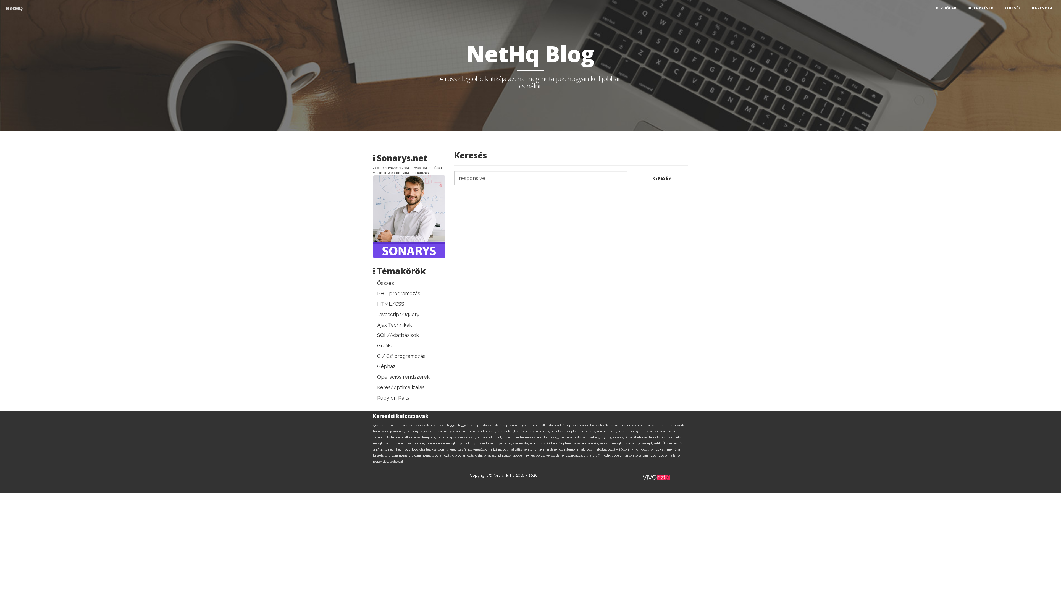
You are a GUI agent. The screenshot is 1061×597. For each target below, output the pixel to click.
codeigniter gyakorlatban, (631, 455)
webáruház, (591, 443)
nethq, (442, 437)
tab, (383, 425)
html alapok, (404, 425)
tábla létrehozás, (637, 437)
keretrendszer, (607, 431)
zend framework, (672, 425)
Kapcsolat (1043, 8)
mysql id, (463, 443)
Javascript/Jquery (398, 314)
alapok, (452, 437)
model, (606, 455)
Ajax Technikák (394, 325)
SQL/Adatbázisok (398, 335)
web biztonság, (548, 437)
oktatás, (487, 425)
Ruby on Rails (393, 398)
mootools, (543, 431)
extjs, (593, 431)
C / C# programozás (401, 356)
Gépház (386, 366)
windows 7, (658, 449)
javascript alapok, (500, 455)
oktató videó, (556, 425)
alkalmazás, (413, 437)
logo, (408, 449)
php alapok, (485, 437)
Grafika (385, 346)
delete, (431, 443)
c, (386, 455)
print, (498, 437)
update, (398, 443)
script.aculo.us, (577, 431)
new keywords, (535, 455)
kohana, (660, 431)
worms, (443, 449)
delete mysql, (446, 443)
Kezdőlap (946, 8)
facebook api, (487, 431)
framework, (381, 431)
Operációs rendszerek (403, 377)
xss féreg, (465, 449)
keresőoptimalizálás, (488, 449)
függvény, (465, 425)
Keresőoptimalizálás (401, 387)
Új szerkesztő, (672, 443)
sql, (609, 443)
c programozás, (420, 455)
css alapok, (428, 425)
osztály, (613, 449)
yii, (651, 431)
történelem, (396, 437)
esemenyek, (415, 431)
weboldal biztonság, (574, 437)
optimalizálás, (513, 449)
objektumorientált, (573, 449)
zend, (656, 425)
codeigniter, (626, 431)
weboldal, (397, 462)
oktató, (498, 425)
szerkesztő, (521, 443)
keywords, (553, 455)
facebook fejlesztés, (511, 431)
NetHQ (14, 8)
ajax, (376, 425)
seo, (603, 443)
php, (477, 425)
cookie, (615, 425)
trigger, (452, 425)
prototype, (558, 431)
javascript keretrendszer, (541, 449)
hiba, (648, 425)
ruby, (654, 455)
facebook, (469, 431)
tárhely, (595, 437)
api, (459, 431)
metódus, (600, 449)
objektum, (511, 425)
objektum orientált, (533, 425)
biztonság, (630, 443)
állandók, (589, 425)
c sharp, (481, 455)
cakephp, (380, 437)
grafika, (378, 449)
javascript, (398, 431)
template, (429, 437)
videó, (577, 425)
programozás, (398, 455)
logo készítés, (422, 449)
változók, (603, 425)
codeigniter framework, (520, 437)
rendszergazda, (572, 455)
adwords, (536, 443)
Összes (385, 283)
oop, (569, 425)
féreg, (453, 449)
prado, (671, 431)
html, (391, 425)
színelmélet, (393, 449)
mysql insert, (382, 443)
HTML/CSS (390, 304)
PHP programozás (398, 293)
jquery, (531, 431)
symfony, (642, 431)
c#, (598, 455)
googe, (518, 455)
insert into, (674, 437)
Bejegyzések (980, 8)
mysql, (442, 425)
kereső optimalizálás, (566, 443)
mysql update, (415, 443)
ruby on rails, (667, 455)
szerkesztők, (467, 437)
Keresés (1012, 8)
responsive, (381, 462)
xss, (435, 449)
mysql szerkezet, (483, 443)
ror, (679, 455)
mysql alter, (504, 443)
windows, (643, 449)
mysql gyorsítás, (613, 437)
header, (626, 425)
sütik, (658, 443)
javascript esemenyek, (440, 431)
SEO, (547, 443)
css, (417, 425)
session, (638, 425)
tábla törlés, (657, 437)
